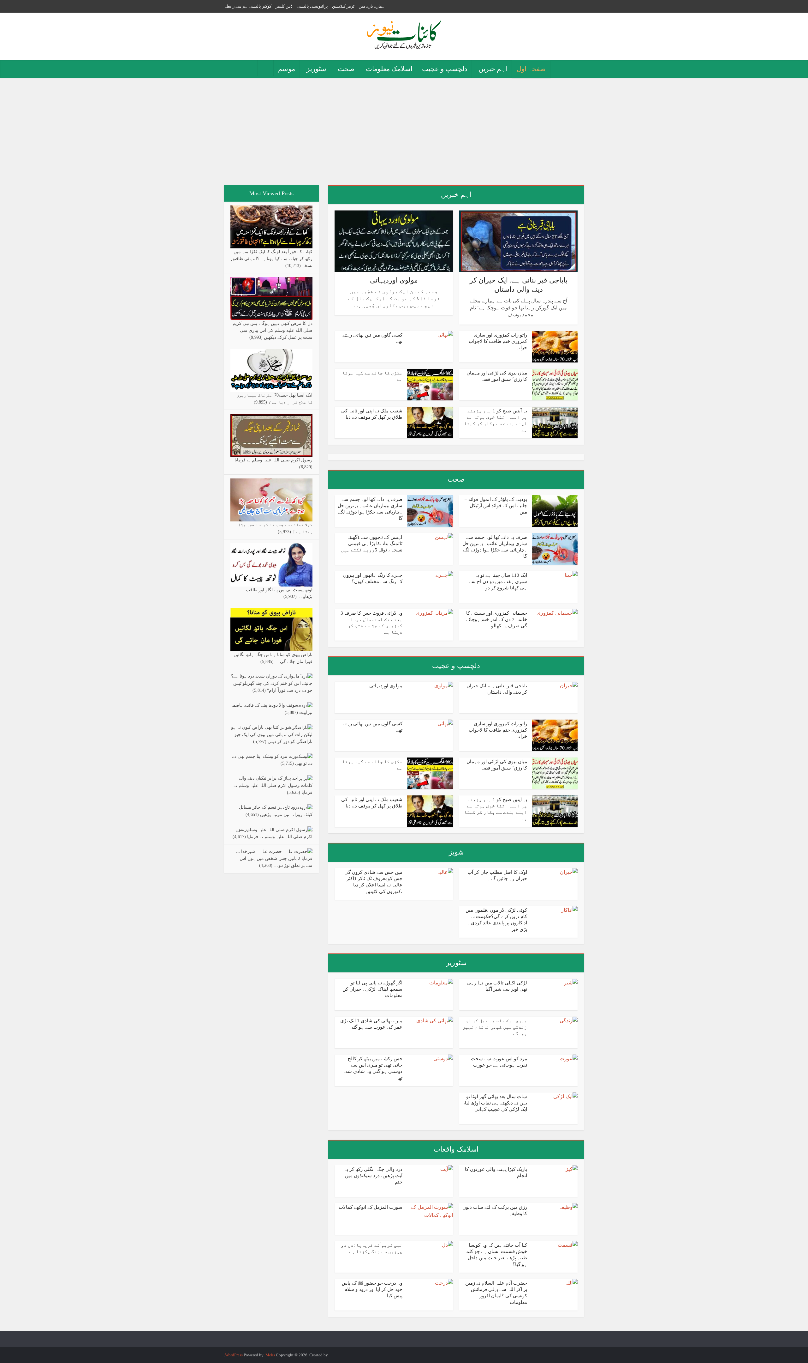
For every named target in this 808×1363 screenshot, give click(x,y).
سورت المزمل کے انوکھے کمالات (370, 1207)
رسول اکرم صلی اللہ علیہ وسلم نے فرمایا (273, 460)
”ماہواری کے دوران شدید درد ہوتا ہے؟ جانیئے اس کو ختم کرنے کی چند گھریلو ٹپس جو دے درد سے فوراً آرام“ (271, 683)
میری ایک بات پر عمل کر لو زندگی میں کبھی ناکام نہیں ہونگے (494, 1027)
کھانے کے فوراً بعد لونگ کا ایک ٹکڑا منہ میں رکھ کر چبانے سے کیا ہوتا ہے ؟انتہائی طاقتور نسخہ (271, 258)
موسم (286, 69)
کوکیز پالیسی (260, 6)
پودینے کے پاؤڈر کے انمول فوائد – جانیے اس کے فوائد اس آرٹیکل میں (496, 506)
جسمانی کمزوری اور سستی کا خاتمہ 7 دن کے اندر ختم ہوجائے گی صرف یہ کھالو (496, 620)
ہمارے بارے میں (372, 6)
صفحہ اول (531, 69)
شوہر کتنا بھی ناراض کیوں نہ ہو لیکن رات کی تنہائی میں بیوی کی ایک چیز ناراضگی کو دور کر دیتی (271, 734)
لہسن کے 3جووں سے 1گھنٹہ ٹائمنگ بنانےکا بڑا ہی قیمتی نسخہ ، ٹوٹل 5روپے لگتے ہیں (371, 544)
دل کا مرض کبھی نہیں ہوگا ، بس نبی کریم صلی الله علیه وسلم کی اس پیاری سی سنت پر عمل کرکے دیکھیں (272, 330)
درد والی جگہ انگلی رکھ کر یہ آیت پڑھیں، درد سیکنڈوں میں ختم (373, 1176)
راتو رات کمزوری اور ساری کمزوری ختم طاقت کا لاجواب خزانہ (498, 341)
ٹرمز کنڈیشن (343, 6)
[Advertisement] (404, 131)
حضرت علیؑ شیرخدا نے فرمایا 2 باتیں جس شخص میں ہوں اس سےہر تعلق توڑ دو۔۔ (274, 858)
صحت (346, 69)
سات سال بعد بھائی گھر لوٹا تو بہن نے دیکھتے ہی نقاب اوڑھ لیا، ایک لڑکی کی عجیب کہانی (495, 1103)
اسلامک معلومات (389, 69)
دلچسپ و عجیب (444, 69)
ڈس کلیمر (284, 6)
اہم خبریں (492, 69)
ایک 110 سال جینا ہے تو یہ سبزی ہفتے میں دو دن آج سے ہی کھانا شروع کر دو (498, 582)
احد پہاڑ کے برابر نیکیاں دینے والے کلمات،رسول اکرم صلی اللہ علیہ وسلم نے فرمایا (273, 785)
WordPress (234, 1355)
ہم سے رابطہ (236, 6)
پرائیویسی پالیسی (312, 6)
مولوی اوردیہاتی (394, 280)
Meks (270, 1355)
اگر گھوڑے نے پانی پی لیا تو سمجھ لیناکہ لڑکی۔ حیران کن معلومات (372, 989)
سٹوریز (316, 69)
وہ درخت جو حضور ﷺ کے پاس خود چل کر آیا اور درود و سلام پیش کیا (372, 1290)
